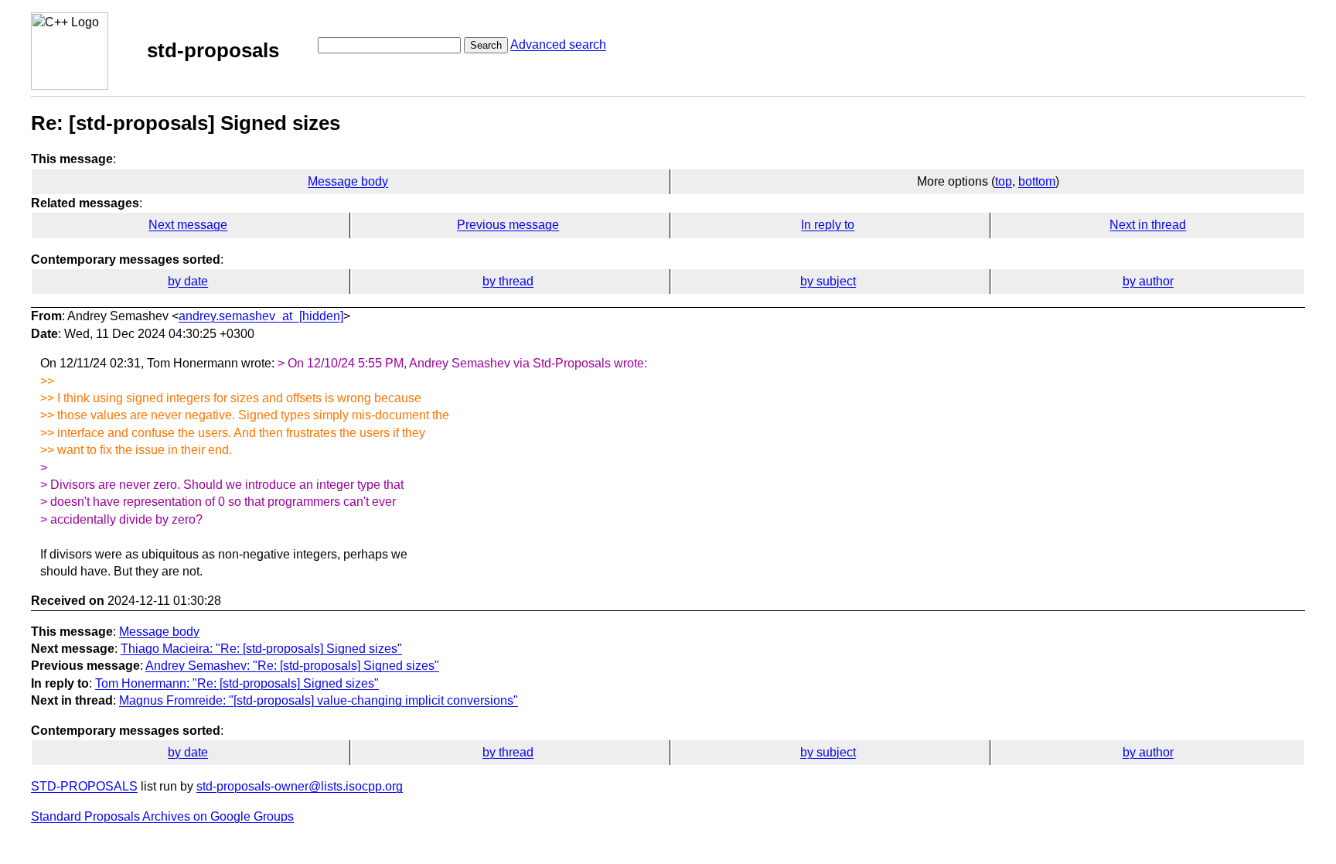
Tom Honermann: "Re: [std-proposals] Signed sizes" (237, 683)
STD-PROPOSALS (84, 786)
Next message (187, 224)
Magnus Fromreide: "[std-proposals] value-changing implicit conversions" (318, 700)
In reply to (827, 224)
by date (188, 281)
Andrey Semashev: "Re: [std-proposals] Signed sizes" (292, 665)
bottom (1036, 181)
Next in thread (1147, 224)
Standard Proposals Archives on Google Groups (162, 816)
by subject (828, 281)
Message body (348, 181)
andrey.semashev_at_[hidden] (261, 316)
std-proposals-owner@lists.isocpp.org (299, 786)
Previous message (508, 224)
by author (1148, 281)
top (1003, 181)
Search (486, 45)
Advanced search (558, 44)
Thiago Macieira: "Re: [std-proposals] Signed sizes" (261, 648)
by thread (507, 281)
